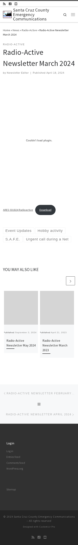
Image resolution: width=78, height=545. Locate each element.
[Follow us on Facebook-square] (10, 4)
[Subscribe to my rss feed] (4, 4)
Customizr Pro (47, 526)
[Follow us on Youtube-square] (16, 4)
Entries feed (13, 457)
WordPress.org (14, 468)
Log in (9, 451)
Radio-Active (29, 30)
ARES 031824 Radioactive (18, 210)
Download (45, 210)
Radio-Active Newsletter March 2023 (54, 345)
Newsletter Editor (18, 72)
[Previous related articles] (60, 280)
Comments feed (15, 463)
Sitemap (11, 489)
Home (6, 30)
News (16, 30)
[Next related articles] (70, 280)
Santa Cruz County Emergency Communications (44, 516)
